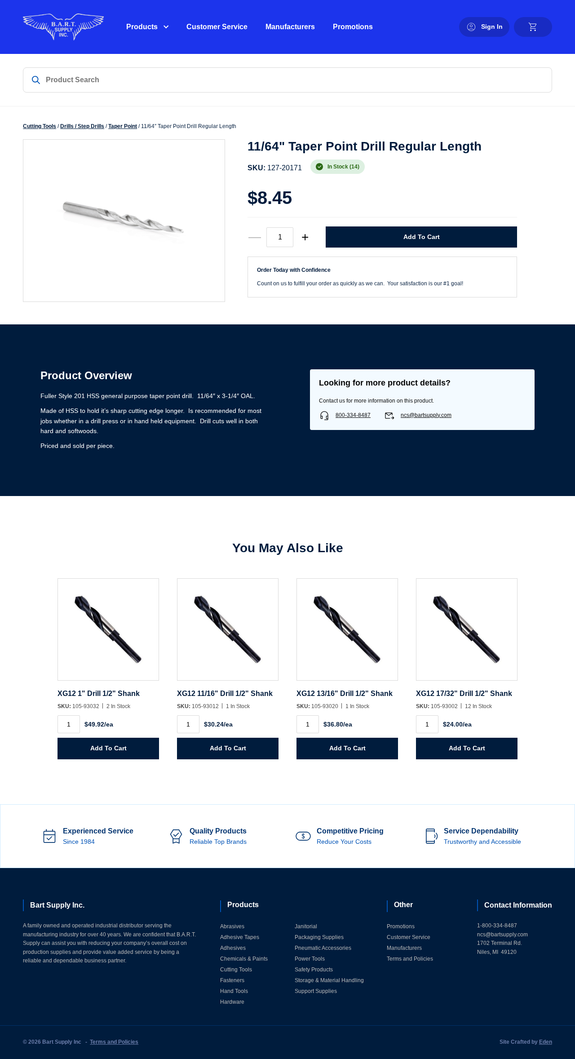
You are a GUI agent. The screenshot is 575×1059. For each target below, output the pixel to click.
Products (142, 27)
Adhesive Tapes (239, 937)
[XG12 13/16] (347, 634)
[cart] (533, 27)
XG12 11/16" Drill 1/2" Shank (225, 693)
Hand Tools (234, 991)
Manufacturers (290, 27)
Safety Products (314, 969)
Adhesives (233, 948)
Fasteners (232, 980)
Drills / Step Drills (82, 126)
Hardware (232, 1002)
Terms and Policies (410, 959)
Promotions (353, 27)
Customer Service (217, 27)
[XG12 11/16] (228, 634)
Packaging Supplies (319, 937)
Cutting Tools (39, 126)
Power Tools (310, 959)
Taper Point (122, 126)
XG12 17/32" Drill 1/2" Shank (464, 693)
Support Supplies (316, 991)
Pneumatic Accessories (323, 948)
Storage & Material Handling (329, 980)
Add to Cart (421, 236)
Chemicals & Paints (244, 959)
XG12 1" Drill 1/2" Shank (99, 693)
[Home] (63, 26)
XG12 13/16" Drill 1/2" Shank (344, 693)
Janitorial (306, 926)
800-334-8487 (353, 415)
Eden (545, 1042)
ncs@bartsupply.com (426, 415)
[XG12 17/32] (467, 634)
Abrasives (232, 926)
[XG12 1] (108, 634)
